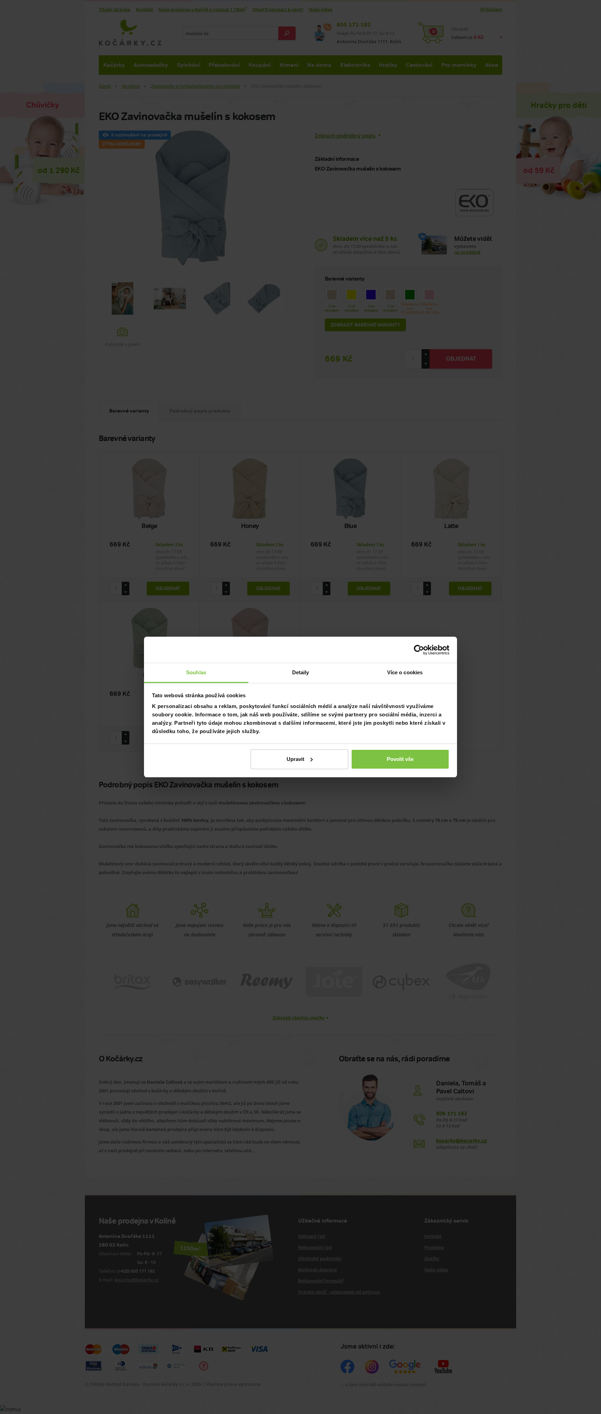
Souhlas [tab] (196, 672)
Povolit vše (400, 759)
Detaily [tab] (300, 672)
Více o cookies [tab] (405, 672)
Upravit (295, 759)
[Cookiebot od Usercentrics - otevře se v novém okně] (418, 650)
